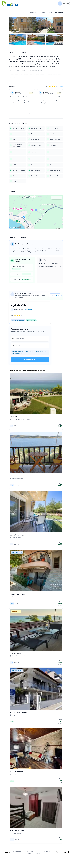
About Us (47, 851)
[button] (54, 86)
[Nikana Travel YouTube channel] (64, 852)
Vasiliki (16, 309)
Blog (32, 851)
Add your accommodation (33, 853)
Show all (59, 43)
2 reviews (61, 86)
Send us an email (55, 295)
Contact (39, 851)
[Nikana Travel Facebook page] (68, 852)
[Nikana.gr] (10, 3)
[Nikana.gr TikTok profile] (60, 852)
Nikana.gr (6, 852)
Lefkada (21, 309)
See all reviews (36, 113)
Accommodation (17, 851)
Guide (26, 851)
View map (28, 309)
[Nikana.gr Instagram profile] (56, 852)
